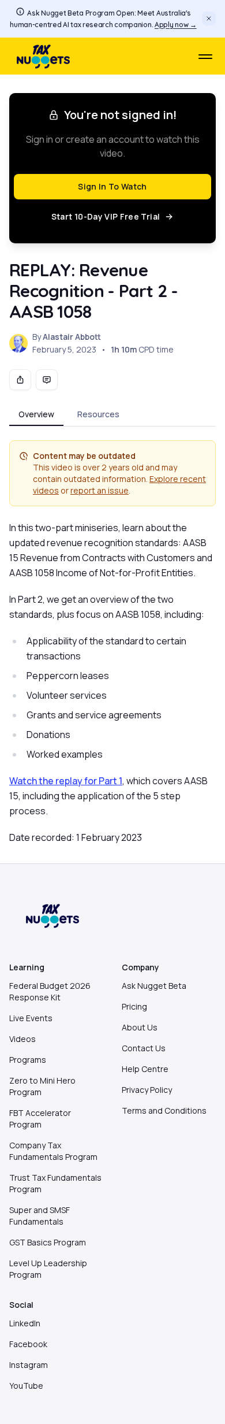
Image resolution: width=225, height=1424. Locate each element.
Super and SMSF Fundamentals (39, 1215)
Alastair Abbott (72, 336)
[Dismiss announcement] (209, 18)
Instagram (28, 1364)
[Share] (20, 379)
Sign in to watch (112, 186)
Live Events (30, 1018)
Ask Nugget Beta (154, 985)
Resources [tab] (98, 414)
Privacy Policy (147, 1089)
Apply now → (176, 24)
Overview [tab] (36, 414)
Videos (22, 1038)
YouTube (26, 1385)
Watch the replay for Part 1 (65, 780)
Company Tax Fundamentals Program (53, 1151)
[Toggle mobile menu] (205, 56)
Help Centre (145, 1068)
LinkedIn (24, 1323)
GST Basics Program (47, 1242)
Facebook (28, 1343)
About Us (140, 1027)
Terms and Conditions (164, 1110)
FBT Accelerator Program (40, 1118)
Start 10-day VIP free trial (105, 216)
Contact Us (144, 1048)
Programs (27, 1059)
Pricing (134, 1006)
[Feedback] (47, 379)
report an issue (99, 490)
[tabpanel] (112, 642)
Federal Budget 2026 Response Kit (50, 991)
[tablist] (112, 415)
